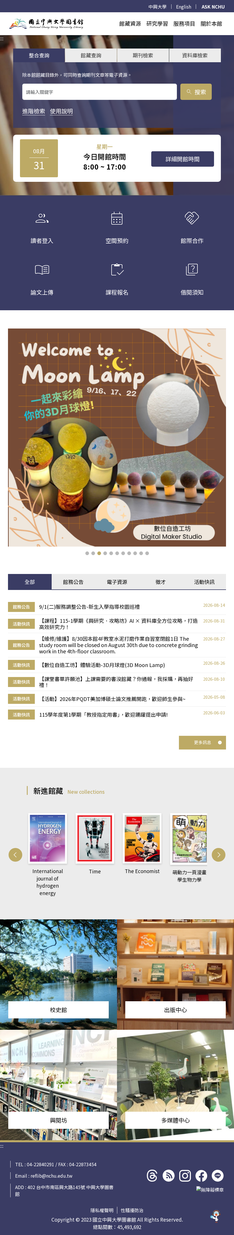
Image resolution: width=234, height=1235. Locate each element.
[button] (87, 553)
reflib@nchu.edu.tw (51, 1175)
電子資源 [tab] (117, 581)
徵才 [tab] (161, 581)
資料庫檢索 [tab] (195, 55)
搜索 (196, 92)
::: (1, 15)
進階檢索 (33, 111)
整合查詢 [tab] (39, 55)
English (183, 6)
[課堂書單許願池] (117, 438)
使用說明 (61, 111)
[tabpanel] (117, 660)
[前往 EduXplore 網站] (215, 1214)
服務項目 (184, 23)
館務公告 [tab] (73, 581)
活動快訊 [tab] (204, 581)
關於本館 (211, 23)
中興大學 (157, 6)
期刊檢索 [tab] (143, 55)
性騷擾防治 (132, 1210)
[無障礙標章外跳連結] (210, 1189)
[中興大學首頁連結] (46, 24)
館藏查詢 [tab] (91, 55)
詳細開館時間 (183, 159)
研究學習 (157, 23)
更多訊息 (202, 742)
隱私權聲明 (101, 1210)
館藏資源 (130, 23)
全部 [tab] (30, 581)
